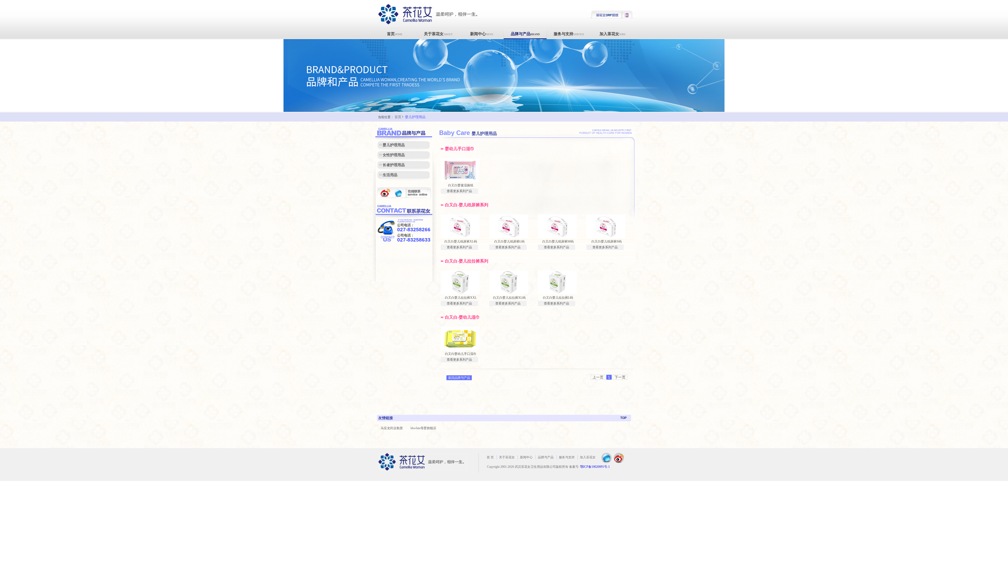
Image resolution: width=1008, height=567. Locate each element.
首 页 (490, 457)
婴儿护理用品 (415, 117)
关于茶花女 (438, 34)
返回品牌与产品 (459, 378)
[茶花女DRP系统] (611, 17)
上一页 (597, 377)
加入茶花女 (613, 34)
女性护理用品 (394, 155)
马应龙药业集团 (392, 428)
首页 (394, 34)
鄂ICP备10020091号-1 (595, 467)
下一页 (620, 377)
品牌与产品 (525, 34)
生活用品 (390, 175)
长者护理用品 (394, 165)
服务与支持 (569, 34)
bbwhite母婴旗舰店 (423, 428)
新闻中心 (481, 34)
